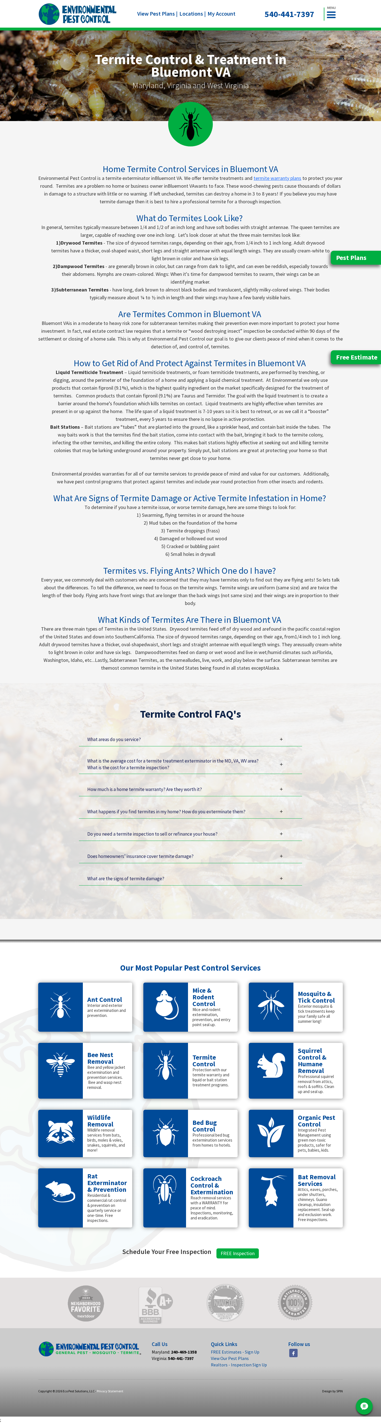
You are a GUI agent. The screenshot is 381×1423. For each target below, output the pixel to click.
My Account (221, 13)
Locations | (192, 13)
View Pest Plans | (157, 13)
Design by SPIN (332, 1391)
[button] (333, 14)
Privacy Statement (110, 1391)
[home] (77, 14)
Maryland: (174, 1352)
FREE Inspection (238, 1253)
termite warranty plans (277, 178)
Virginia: (173, 1358)
